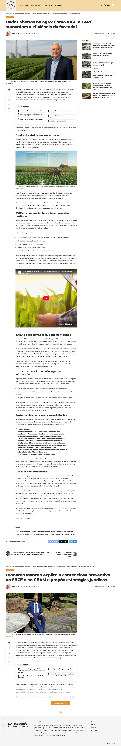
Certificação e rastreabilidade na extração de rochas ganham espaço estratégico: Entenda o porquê (104, 45)
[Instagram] (102, 5)
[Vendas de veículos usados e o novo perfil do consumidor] (86, 56)
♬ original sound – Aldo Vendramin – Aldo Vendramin (37, 454)
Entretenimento (97, 80)
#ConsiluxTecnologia (39, 452)
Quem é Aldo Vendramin (48, 534)
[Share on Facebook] (106, 33)
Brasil (94, 50)
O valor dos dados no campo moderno (31, 111)
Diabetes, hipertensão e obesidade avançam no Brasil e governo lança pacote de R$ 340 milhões (104, 95)
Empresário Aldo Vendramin (65, 531)
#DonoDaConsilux (24, 452)
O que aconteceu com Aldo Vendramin (28, 534)
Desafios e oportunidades (57, 121)
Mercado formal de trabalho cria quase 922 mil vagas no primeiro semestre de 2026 (103, 64)
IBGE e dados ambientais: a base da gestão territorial (30, 115)
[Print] (114, 33)
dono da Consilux (49, 531)
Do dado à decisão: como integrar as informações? (60, 112)
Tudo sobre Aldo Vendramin (66, 534)
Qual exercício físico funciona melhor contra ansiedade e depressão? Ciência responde (102, 85)
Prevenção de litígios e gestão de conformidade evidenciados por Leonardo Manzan (31, 670)
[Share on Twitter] (108, 33)
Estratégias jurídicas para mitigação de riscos (61, 670)
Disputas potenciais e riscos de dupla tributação (30, 676)
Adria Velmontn (17, 33)
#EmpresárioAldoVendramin (56, 450)
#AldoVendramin (33, 447)
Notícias (9, 17)
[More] (114, 733)
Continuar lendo (60, 703)
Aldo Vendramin (25, 531)
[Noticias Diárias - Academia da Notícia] (11, 5)
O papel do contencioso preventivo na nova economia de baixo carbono (61, 675)
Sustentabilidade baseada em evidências (58, 117)
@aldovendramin (24, 429)
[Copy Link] (111, 33)
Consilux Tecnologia (37, 531)
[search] (105, 5)
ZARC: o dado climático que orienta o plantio (30, 120)
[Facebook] (100, 5)
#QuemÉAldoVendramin (48, 447)
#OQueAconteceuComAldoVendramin (32, 450)
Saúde (94, 90)
